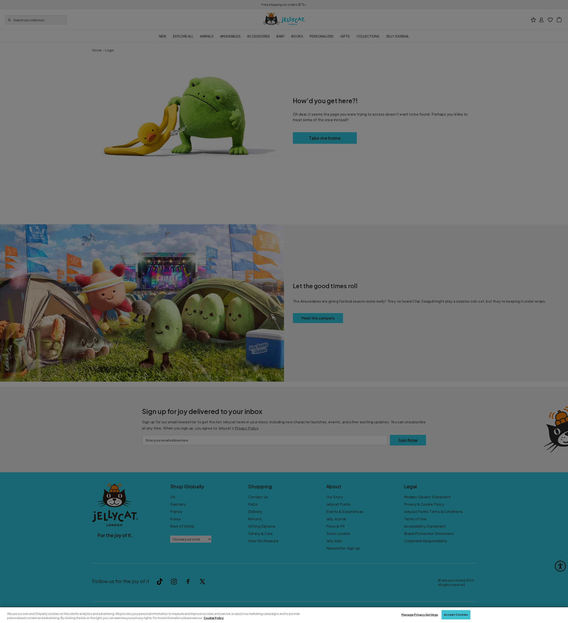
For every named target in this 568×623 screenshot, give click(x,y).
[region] (284, 615)
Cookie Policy (214, 618)
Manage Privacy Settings (419, 614)
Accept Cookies (456, 614)
